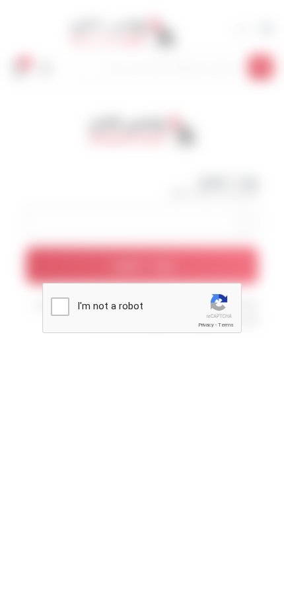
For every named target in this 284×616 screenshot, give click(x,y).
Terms (226, 325)
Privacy (206, 325)
